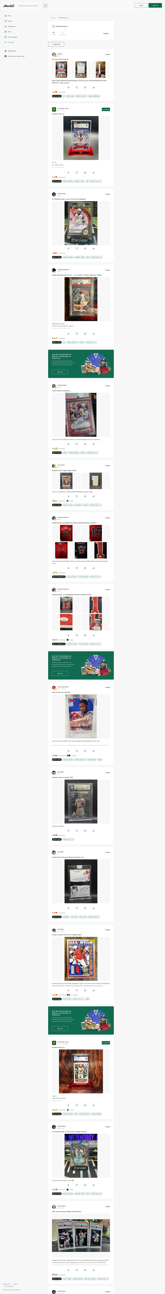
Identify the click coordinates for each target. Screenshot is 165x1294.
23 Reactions (61, 92)
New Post (57, 44)
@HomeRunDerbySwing (75, 492)
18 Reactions (61, 835)
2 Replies (73, 755)
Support (15, 1284)
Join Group (106, 109)
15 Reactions (61, 1274)
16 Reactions (61, 338)
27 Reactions (61, 640)
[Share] (93, 87)
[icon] (68, 87)
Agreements (6, 1284)
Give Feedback (9, 1286)
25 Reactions (61, 177)
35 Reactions (61, 1189)
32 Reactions (61, 501)
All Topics (53, 17)
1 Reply (71, 501)
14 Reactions (61, 253)
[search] (45, 5)
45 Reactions (61, 755)
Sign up (155, 5)
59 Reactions (61, 995)
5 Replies (75, 995)
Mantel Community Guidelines (11, 1289)
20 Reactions (61, 572)
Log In (141, 5)
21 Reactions (61, 448)
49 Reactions (62, 1110)
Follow (105, 33)
